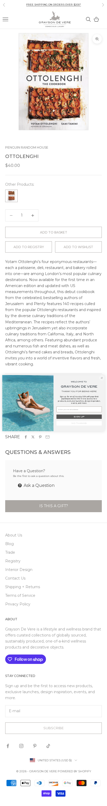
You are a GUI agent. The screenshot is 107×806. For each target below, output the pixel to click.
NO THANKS (78, 423)
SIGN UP (79, 417)
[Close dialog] (102, 378)
